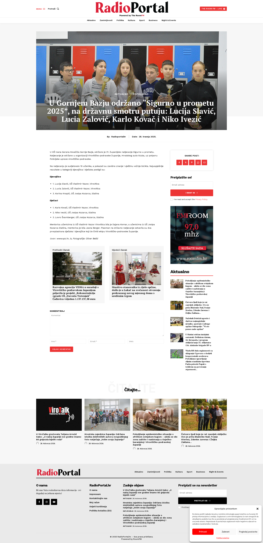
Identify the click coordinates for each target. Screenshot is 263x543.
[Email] (204, 162)
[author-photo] (38, 443)
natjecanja (128, 511)
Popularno (140, 94)
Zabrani (225, 531)
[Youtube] (54, 502)
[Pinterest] (192, 162)
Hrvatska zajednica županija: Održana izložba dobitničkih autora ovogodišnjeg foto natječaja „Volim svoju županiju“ (106, 437)
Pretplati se (200, 501)
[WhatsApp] (198, 162)
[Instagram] (47, 502)
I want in (190, 193)
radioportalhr (118, 136)
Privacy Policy (201, 199)
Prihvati (203, 531)
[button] (257, 508)
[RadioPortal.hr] (132, 8)
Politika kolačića (222, 538)
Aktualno (121, 94)
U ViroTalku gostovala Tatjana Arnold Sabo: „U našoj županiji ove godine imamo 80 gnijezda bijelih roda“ (58, 437)
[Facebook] (179, 162)
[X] (185, 162)
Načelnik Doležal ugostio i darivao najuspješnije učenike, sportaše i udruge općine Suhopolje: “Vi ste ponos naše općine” (197, 323)
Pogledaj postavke (248, 531)
